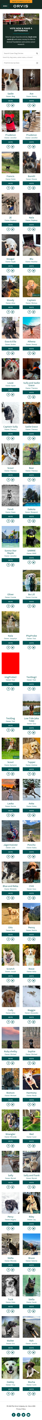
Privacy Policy (21, 1409)
